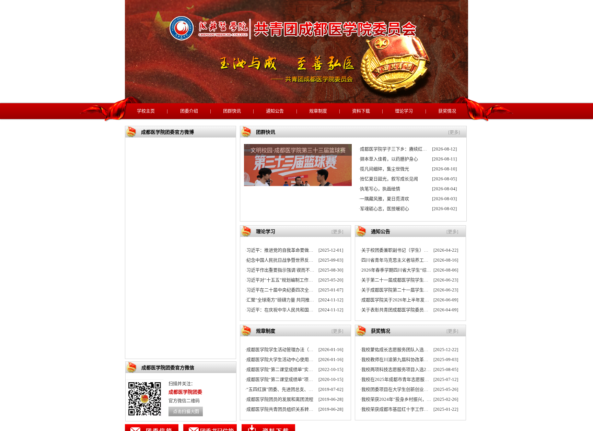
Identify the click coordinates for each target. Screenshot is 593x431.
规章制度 (318, 110)
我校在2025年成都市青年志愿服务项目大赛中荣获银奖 (415, 379)
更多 (454, 132)
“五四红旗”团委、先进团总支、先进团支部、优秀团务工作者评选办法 (315, 389)
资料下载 (361, 110)
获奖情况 (447, 110)
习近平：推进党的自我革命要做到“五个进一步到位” (297, 250)
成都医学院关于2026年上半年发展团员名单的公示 (410, 299)
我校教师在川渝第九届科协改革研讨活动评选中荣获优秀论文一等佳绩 (430, 359)
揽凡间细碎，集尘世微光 (384, 168)
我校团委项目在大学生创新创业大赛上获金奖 (406, 389)
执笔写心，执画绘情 (380, 188)
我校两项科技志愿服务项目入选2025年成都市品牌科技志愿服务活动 (428, 369)
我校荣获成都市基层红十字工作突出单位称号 (406, 409)
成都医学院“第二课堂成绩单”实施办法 (284, 369)
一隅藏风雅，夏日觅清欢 (384, 198)
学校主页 (146, 110)
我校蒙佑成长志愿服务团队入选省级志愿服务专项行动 (414, 349)
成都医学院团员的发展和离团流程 (279, 399)
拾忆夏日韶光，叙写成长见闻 (389, 178)
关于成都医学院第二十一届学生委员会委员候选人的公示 (417, 289)
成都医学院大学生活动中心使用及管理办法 (288, 359)
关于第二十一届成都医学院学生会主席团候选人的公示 (414, 280)
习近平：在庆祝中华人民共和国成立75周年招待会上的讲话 (304, 309)
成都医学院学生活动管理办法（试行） (284, 349)
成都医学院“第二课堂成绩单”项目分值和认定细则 (295, 379)
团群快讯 (232, 110)
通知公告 (275, 110)
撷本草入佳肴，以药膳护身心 (389, 158)
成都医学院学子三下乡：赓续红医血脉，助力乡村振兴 (413, 149)
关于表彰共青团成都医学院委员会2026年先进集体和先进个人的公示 (428, 309)
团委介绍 (189, 110)
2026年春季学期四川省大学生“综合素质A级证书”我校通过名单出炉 (427, 270)
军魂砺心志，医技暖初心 (384, 208)
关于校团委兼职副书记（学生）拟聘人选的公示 (408, 250)
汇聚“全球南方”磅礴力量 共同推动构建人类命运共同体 (300, 299)
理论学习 (404, 110)
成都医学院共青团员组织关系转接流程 (284, 409)
